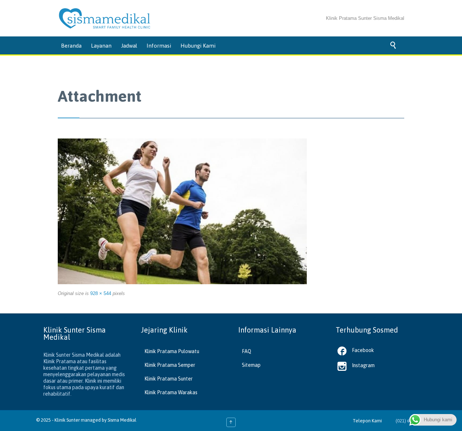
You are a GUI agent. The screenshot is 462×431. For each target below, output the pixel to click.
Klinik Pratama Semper (169, 365)
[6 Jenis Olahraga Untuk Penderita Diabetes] (182, 211)
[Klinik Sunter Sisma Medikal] (105, 18)
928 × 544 (100, 293)
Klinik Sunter (67, 420)
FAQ (246, 351)
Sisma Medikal (122, 420)
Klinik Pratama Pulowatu (171, 351)
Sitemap (251, 365)
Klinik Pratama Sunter (168, 379)
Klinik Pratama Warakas (170, 392)
